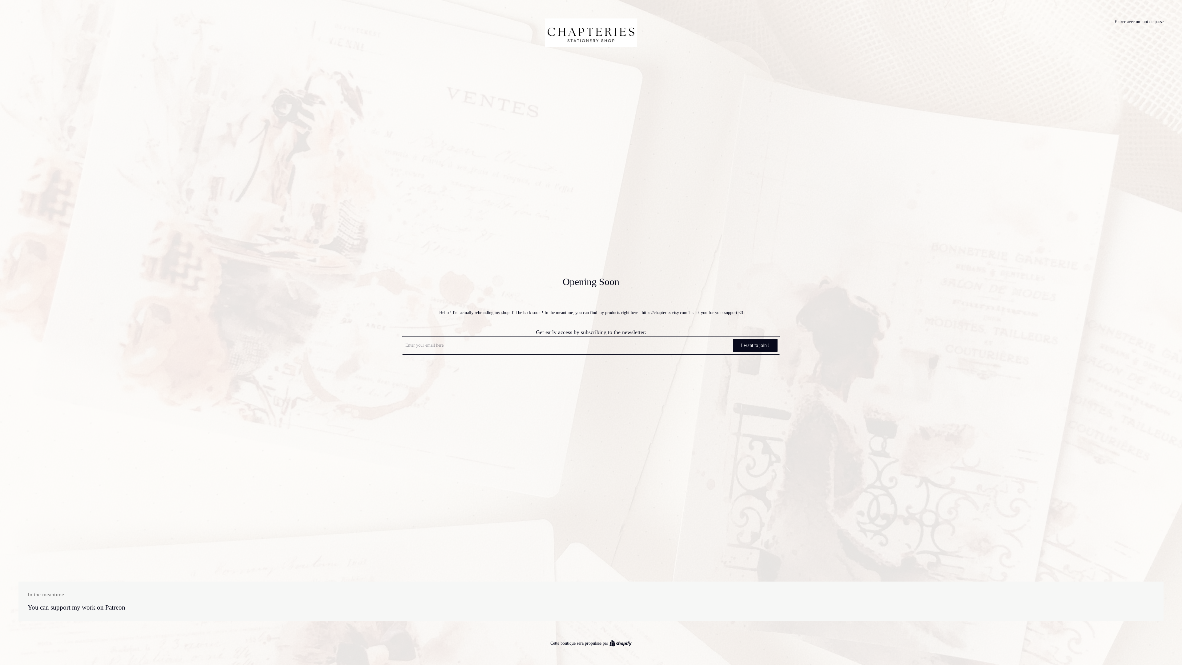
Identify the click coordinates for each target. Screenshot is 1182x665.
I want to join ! (755, 345)
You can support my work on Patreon (76, 607)
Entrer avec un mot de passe (1139, 21)
